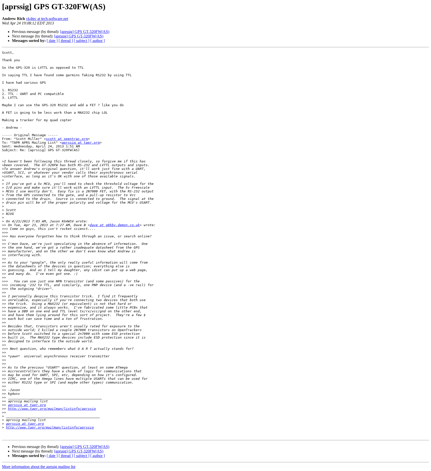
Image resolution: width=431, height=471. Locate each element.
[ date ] (52, 40)
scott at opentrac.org (67, 139)
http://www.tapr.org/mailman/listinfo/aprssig (52, 409)
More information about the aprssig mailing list (38, 467)
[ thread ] (66, 40)
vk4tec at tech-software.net (47, 18)
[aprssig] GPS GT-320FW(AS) (84, 31)
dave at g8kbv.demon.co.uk (115, 225)
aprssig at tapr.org (81, 142)
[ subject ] (81, 40)
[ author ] (97, 40)
